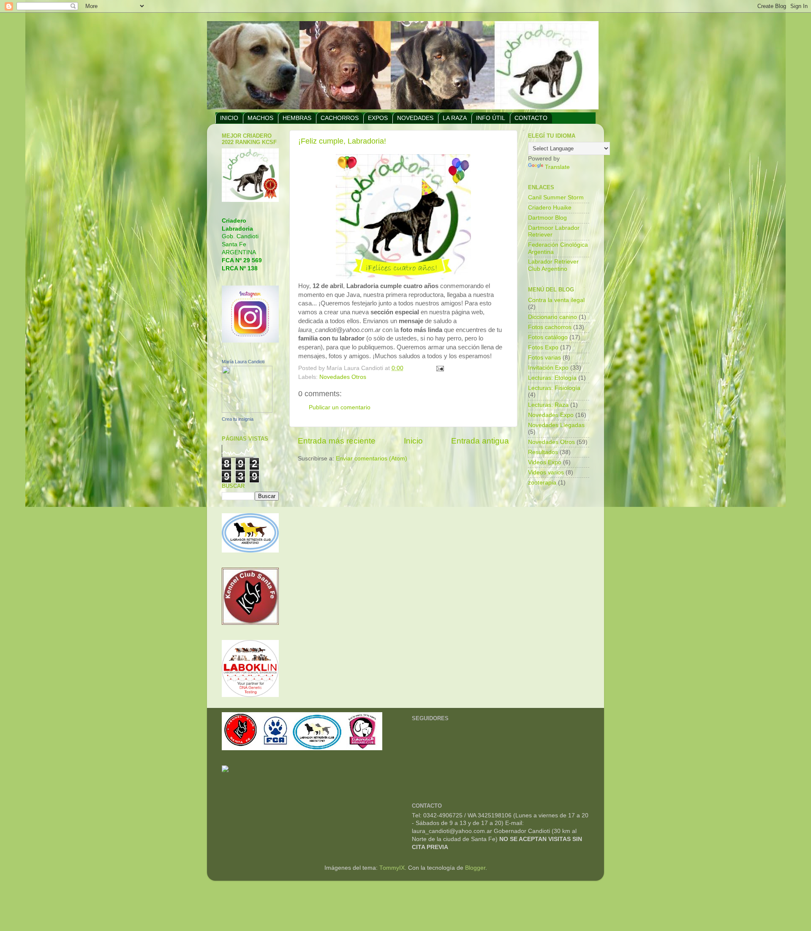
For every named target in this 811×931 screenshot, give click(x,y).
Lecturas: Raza (548, 405)
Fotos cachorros (550, 327)
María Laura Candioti (243, 361)
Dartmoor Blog (547, 218)
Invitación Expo (548, 368)
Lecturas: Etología (552, 378)
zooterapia (542, 482)
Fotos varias (544, 357)
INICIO (229, 117)
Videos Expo (544, 462)
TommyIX (392, 868)
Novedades (415, 117)
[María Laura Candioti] (247, 411)
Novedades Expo (551, 415)
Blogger (475, 868)
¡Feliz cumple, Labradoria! (342, 141)
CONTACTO (530, 117)
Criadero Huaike (550, 207)
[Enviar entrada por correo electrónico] (440, 368)
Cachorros (340, 117)
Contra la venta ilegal (556, 300)
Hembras (297, 117)
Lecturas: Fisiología (554, 388)
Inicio (413, 440)
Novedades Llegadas (556, 425)
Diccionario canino (552, 317)
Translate (557, 167)
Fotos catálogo (548, 337)
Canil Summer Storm (556, 197)
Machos (260, 117)
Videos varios (546, 472)
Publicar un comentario (339, 407)
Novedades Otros (342, 377)
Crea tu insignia (237, 419)
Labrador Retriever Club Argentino (553, 265)
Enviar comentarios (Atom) (371, 458)
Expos (378, 117)
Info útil (490, 117)
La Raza (455, 117)
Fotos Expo (543, 347)
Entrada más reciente (337, 440)
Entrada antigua (480, 440)
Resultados (543, 452)
